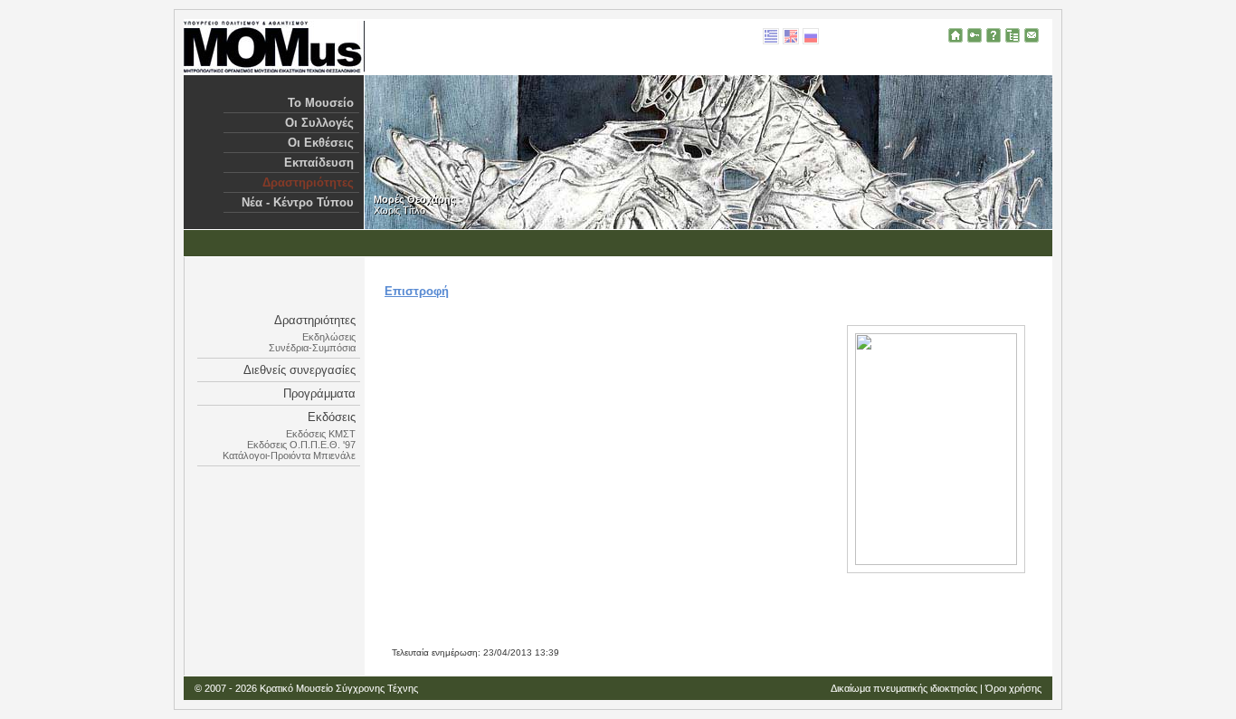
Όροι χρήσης (1013, 688)
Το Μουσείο (321, 103)
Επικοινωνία (1031, 35)
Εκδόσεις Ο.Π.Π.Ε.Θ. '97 (301, 444)
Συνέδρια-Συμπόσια (312, 347)
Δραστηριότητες (308, 182)
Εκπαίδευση (319, 162)
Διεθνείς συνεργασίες (299, 370)
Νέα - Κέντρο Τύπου (298, 202)
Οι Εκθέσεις (321, 142)
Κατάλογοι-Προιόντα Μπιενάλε (289, 455)
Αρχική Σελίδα (955, 35)
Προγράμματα (319, 393)
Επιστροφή (417, 291)
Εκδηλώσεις (329, 336)
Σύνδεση (974, 35)
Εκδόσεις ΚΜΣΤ (321, 433)
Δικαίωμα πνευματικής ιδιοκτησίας (904, 688)
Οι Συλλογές (319, 122)
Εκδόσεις (332, 417)
